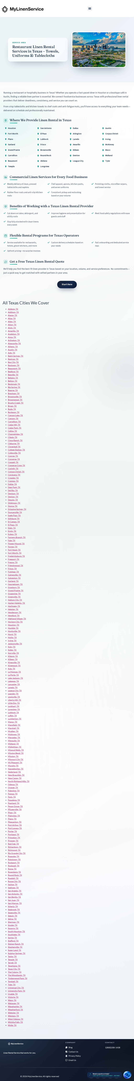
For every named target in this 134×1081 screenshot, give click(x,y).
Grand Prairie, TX (15, 590)
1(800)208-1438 (112, 1047)
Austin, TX (12, 349)
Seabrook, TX (14, 909)
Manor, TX (12, 722)
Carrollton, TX (14, 421)
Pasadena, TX (14, 800)
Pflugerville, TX (14, 809)
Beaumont (12, 161)
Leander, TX (13, 693)
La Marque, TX (14, 671)
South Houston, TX (16, 931)
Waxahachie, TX (15, 1006)
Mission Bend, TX (15, 753)
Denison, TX (13, 493)
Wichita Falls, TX (15, 1022)
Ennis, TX (12, 531)
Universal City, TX (16, 987)
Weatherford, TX (15, 1009)
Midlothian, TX (14, 747)
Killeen (76, 150)
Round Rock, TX (15, 875)
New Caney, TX (14, 778)
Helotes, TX (13, 609)
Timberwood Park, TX (17, 978)
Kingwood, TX (14, 665)
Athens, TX (13, 346)
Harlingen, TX (14, 606)
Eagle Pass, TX (14, 515)
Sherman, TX (13, 922)
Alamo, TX (12, 315)
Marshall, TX (13, 728)
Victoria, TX (13, 997)
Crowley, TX (13, 478)
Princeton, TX (14, 837)
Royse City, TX (14, 881)
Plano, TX (12, 818)
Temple (11, 166)
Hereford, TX (13, 615)
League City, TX (15, 690)
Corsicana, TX (14, 474)
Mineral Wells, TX (16, 750)
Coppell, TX (13, 462)
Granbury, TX (14, 587)
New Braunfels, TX (16, 775)
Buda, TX (12, 409)
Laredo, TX (12, 687)
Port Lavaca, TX (15, 828)
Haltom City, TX (15, 600)
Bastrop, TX (13, 359)
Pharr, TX (12, 812)
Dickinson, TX (14, 503)
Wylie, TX (12, 1025)
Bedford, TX (13, 371)
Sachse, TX (12, 884)
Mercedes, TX (14, 737)
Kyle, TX (11, 668)
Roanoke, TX (13, 856)
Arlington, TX (14, 340)
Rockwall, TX (13, 865)
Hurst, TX (12, 634)
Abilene (43, 161)
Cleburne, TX (13, 443)
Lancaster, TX (14, 684)
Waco (107, 150)
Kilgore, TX (13, 656)
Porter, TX (12, 831)
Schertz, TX (13, 906)
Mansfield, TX (14, 725)
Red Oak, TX (13, 844)
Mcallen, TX (13, 731)
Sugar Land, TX (14, 950)
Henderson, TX (14, 612)
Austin (108, 128)
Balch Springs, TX (15, 356)
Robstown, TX (14, 859)
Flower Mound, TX (16, 543)
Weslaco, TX (13, 1016)
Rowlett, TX (13, 878)
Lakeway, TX (13, 681)
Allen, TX (12, 321)
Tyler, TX (11, 984)
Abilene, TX (13, 309)
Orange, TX (13, 787)
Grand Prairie (14, 150)
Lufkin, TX (12, 715)
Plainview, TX (14, 815)
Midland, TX (13, 743)
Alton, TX (12, 324)
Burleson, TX (13, 412)
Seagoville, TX (14, 912)
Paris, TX (12, 797)
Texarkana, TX (14, 965)
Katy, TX (11, 646)
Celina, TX (12, 431)
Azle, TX (11, 352)
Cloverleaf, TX (14, 446)
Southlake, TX (14, 934)
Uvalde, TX (13, 994)
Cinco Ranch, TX (15, 440)
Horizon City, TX (15, 621)
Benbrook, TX (14, 384)
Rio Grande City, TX (16, 853)
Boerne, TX (13, 390)
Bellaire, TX (13, 377)
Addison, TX (13, 312)
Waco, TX (12, 1000)
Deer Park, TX (14, 487)
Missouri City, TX (15, 759)
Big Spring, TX (14, 387)
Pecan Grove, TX (15, 806)
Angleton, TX (13, 334)
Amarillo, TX (13, 331)
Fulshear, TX (13, 571)
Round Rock (45, 155)
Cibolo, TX (12, 437)
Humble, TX (13, 628)
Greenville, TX (14, 596)
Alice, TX (12, 318)
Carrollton (12, 155)
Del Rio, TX (13, 490)
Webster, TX (13, 1012)
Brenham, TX (13, 393)
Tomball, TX (13, 981)
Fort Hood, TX (14, 550)
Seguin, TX (12, 915)
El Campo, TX (14, 521)
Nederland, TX (14, 772)
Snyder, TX (12, 925)
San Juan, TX (13, 900)
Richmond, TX (14, 850)
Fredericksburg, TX (16, 556)
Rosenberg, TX (14, 872)
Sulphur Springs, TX (16, 953)
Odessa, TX (13, 784)
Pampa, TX (12, 793)
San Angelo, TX (14, 890)
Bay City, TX (13, 362)
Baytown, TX (13, 365)
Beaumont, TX (14, 368)
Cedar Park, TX (14, 428)
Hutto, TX (12, 637)
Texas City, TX (14, 969)
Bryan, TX (12, 406)
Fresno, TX (12, 562)
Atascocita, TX (14, 343)
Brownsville (45, 150)
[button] (89, 8)
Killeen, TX (12, 659)
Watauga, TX (13, 1003)
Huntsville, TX (14, 631)
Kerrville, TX (13, 653)
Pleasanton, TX (14, 822)
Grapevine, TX (14, 593)
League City (78, 161)
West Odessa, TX (15, 1019)
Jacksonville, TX (15, 643)
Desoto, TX (13, 499)
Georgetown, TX (15, 584)
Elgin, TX (12, 528)
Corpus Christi (111, 133)
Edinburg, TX (13, 518)
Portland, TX (13, 834)
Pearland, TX (13, 803)
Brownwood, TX (15, 399)
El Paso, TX (13, 524)
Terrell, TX (12, 962)
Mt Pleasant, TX (15, 762)
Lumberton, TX (14, 718)
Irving (108, 139)
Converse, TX (14, 459)
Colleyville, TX (14, 453)
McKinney (109, 144)
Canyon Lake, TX (15, 415)
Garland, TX (13, 581)
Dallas (75, 128)
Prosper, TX (13, 840)
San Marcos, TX (15, 903)
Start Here (67, 284)
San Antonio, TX (15, 894)
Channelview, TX (15, 434)
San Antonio (46, 128)
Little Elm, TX (14, 703)
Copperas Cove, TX (16, 465)
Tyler (107, 161)
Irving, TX (12, 640)
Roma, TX (12, 869)
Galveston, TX (14, 578)
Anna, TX (12, 337)
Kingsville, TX (14, 662)
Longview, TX (14, 709)
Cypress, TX (13, 481)
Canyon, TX (13, 418)
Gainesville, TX (14, 575)
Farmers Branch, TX (16, 537)
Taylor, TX (12, 956)
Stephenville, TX (15, 947)
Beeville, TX (13, 374)
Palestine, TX (13, 790)
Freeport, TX (13, 559)
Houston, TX (13, 625)
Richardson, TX (14, 847)
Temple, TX (13, 959)
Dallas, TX (12, 484)
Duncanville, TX (15, 512)
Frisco (43, 144)
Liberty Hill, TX (14, 700)
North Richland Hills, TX (18, 781)
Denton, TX (13, 496)
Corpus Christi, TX (16, 471)
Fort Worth (13, 133)
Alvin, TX (12, 327)
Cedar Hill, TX (14, 424)
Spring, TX (12, 937)
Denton (76, 155)
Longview (44, 166)
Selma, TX (12, 919)
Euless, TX (12, 534)
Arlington (77, 133)
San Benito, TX (14, 897)
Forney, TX (12, 546)
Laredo (76, 139)
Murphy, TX (13, 765)
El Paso (43, 133)
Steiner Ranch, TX (16, 944)
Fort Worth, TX (14, 553)
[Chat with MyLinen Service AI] (127, 1075)
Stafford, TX (13, 940)
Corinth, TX (13, 468)
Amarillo (76, 144)
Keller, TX (12, 650)
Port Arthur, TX (15, 825)
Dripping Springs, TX (17, 509)
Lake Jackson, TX (15, 678)
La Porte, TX (13, 675)
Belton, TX (12, 381)
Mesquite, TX (14, 740)
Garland (11, 144)
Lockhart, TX (13, 706)
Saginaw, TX (13, 887)
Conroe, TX (13, 456)
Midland (108, 155)
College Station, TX (16, 449)
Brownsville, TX (15, 396)
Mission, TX (13, 756)
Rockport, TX (13, 862)
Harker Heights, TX (16, 603)
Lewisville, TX (14, 697)
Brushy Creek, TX (15, 403)
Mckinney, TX (14, 734)
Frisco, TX (12, 568)
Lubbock (44, 139)
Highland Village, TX (17, 618)
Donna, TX (12, 506)
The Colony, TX (14, 972)
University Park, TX (16, 991)
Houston (12, 128)
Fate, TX (11, 540)
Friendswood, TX (15, 565)
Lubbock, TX (13, 712)
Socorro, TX (13, 928)
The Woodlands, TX (16, 975)
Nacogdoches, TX (15, 768)
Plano (10, 139)
